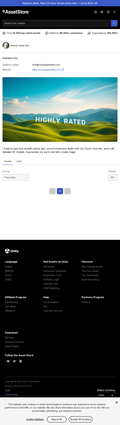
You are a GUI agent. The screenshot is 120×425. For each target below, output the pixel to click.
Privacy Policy (11, 394)
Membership (11, 302)
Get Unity (9, 337)
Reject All (57, 419)
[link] (52, 191)
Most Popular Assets (92, 266)
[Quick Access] (102, 12)
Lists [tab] (19, 161)
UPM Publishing (51, 288)
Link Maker (10, 306)
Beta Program (12, 346)
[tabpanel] (60, 179)
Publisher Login (51, 279)
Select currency (106, 390)
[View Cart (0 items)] (95, 12)
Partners (86, 302)
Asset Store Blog (90, 279)
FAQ (45, 306)
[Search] (114, 23)
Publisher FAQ (50, 283)
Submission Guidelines (54, 271)
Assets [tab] (7, 161)
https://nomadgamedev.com (46, 69)
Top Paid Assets (90, 275)
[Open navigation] (114, 12)
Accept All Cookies (80, 419)
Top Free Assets (90, 271)
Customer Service (52, 310)
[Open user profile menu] (108, 12)
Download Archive (14, 342)
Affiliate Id (10, 310)
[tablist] (60, 161)
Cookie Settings (35, 419)
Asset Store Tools (52, 275)
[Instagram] (21, 361)
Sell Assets (48, 266)
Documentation (51, 302)
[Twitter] (14, 361)
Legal (7, 390)
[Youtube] (8, 361)
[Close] (116, 402)
